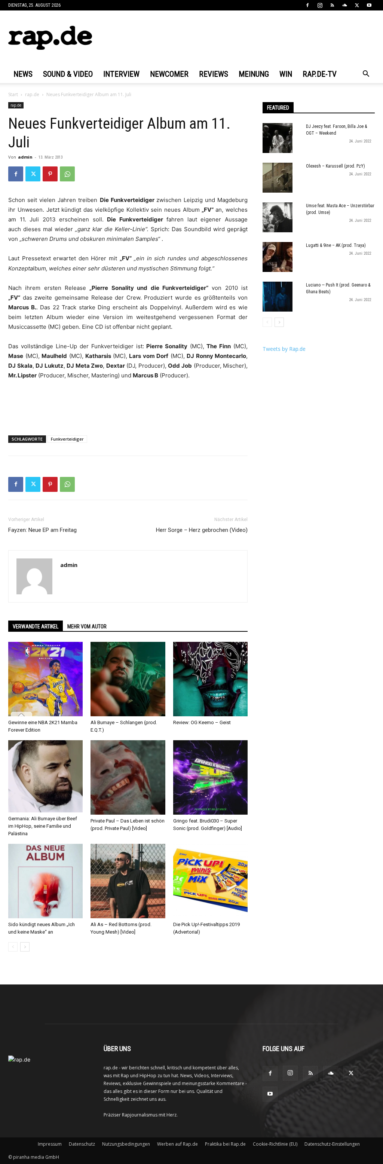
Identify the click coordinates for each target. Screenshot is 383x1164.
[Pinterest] (50, 173)
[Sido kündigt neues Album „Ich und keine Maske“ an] (45, 881)
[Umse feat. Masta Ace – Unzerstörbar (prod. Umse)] (277, 217)
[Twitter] (356, 5)
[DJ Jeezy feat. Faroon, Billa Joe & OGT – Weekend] (277, 138)
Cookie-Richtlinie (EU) (275, 1144)
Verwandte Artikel (35, 627)
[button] (366, 74)
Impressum (50, 1144)
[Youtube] (369, 5)
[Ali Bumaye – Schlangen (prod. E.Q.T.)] (128, 679)
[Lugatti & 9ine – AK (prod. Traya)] (277, 257)
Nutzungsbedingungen (126, 1144)
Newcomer (169, 74)
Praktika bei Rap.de (225, 1144)
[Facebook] (307, 5)
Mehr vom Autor (87, 627)
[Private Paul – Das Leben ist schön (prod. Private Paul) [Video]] (128, 777)
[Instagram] (319, 5)
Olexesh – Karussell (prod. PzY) (335, 166)
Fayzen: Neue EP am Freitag (42, 530)
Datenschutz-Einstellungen (332, 1144)
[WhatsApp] (67, 173)
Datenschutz (82, 1144)
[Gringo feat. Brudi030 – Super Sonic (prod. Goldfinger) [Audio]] (210, 777)
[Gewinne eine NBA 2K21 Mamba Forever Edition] (45, 679)
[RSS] (332, 5)
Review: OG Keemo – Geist (202, 722)
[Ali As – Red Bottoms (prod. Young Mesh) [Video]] (128, 881)
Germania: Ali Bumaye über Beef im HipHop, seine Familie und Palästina (42, 826)
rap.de (32, 94)
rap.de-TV (320, 74)
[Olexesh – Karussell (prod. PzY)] (277, 178)
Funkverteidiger (67, 439)
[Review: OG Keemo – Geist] (210, 679)
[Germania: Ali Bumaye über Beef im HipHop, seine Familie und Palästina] (45, 776)
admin (25, 157)
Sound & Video (68, 74)
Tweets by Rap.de (284, 348)
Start (13, 94)
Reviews (213, 74)
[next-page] (25, 947)
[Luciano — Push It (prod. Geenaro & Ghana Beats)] (277, 297)
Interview (121, 74)
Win (285, 74)
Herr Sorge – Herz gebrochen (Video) (202, 530)
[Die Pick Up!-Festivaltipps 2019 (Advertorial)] (210, 881)
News (23, 74)
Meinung (254, 74)
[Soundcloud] (344, 5)
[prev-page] (13, 947)
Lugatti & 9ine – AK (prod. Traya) (336, 245)
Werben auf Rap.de (177, 1144)
